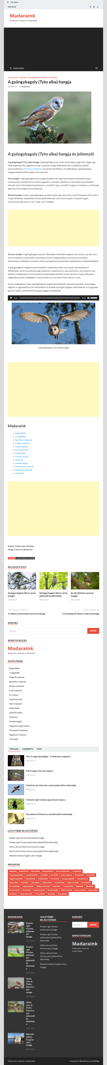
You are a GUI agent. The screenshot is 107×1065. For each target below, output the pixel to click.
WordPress (84, 1061)
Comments (27, 749)
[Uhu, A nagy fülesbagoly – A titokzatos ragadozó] (16, 756)
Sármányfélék (80, 890)
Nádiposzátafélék (43, 886)
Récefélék (90, 886)
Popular (14, 749)
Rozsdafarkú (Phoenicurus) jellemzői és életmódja (49, 814)
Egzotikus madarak (23, 440)
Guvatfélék (54, 879)
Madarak (23, 77)
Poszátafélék (68, 886)
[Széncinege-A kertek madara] (16, 771)
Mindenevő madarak (24, 466)
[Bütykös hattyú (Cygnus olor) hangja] (16, 1034)
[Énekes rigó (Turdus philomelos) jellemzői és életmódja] (16, 947)
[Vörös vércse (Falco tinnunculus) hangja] (16, 979)
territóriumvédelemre (33, 169)
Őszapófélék (62, 894)
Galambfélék (30, 879)
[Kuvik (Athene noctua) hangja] (85, 581)
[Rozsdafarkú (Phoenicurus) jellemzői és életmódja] (16, 814)
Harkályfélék (60, 882)
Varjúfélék (13, 894)
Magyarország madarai (19, 726)
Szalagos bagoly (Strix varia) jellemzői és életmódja (53, 594)
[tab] (14, 749)
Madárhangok (34, 77)
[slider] (94, 297)
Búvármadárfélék (62, 871)
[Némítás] (88, 298)
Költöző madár (21, 456)
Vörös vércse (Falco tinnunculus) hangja (27, 846)
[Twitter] (94, 7)
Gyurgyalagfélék (68, 879)
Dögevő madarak (16, 677)
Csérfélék (44, 875)
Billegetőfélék (48, 871)
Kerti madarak (21, 449)
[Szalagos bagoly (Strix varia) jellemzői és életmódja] (53, 581)
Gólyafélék (35, 882)
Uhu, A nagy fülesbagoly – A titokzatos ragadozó (48, 756)
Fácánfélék (91, 875)
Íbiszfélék (51, 894)
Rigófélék (79, 886)
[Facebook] (90, 7)
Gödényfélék (47, 882)
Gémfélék (24, 882)
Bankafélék (35, 871)
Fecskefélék (79, 875)
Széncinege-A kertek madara (39, 771)
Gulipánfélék (43, 879)
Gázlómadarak (21, 446)
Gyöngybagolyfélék (25, 558)
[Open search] (97, 68)
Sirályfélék (26, 890)
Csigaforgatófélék (16, 875)
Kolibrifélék (20, 453)
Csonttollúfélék (32, 875)
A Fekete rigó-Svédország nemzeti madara (45, 799)
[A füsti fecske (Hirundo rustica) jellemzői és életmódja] (16, 785)
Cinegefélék (20, 436)
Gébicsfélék (13, 882)
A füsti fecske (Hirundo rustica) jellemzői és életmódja (51, 785)
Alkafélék (13, 871)
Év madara (14, 695)
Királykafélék (14, 886)
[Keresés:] (53, 631)
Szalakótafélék (39, 890)
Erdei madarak (15, 690)
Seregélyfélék (14, 890)
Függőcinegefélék (16, 879)
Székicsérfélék (66, 890)
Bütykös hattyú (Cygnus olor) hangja (25, 855)
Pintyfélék (56, 886)
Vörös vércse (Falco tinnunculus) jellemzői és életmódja (33, 851)
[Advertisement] (53, 46)
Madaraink (22, 15)
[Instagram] (97, 7)
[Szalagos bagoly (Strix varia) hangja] (22, 581)
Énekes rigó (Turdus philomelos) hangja (26, 838)
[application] (53, 298)
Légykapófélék (28, 886)
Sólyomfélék (93, 890)
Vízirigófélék (40, 894)
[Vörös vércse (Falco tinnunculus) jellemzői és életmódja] (16, 1002)
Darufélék (54, 875)
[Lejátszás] (11, 298)
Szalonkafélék (53, 890)
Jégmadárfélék (73, 882)
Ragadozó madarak (49, 77)
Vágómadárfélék (26, 894)
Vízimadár (19, 473)
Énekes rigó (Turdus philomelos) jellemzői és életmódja (33, 842)
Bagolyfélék (13, 77)
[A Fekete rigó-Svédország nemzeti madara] (16, 800)
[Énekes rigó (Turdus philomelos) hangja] (16, 923)
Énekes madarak (22, 443)
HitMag (96, 1061)
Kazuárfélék (86, 882)
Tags (39, 749)
